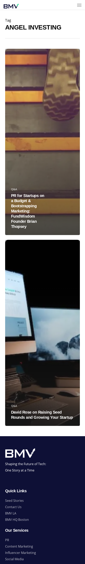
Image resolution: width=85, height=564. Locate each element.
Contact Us (13, 507)
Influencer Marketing (20, 553)
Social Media (14, 559)
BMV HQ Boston (17, 519)
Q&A (14, 189)
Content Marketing (19, 546)
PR (7, 540)
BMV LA (10, 513)
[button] (79, 5)
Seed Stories (14, 500)
